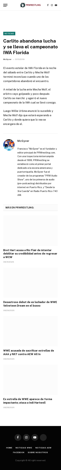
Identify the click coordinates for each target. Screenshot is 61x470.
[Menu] (5, 5)
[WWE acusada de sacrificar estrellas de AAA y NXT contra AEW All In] (30, 331)
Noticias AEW (43, 448)
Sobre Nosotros (38, 452)
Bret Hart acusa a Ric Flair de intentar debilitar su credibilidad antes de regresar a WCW (30, 254)
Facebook (19, 452)
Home (9, 448)
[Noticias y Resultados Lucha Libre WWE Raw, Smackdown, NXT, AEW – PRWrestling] (30, 5)
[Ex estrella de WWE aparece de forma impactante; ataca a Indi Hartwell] (30, 380)
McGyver (7, 59)
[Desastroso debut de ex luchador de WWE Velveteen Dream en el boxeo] (30, 283)
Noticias (9, 33)
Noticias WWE (24, 448)
